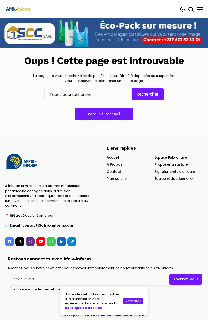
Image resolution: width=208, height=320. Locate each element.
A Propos (115, 164)
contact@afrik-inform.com (47, 225)
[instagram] (30, 241)
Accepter (133, 300)
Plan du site (117, 178)
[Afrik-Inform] (19, 9)
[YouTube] (40, 241)
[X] (19, 241)
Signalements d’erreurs (174, 171)
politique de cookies (83, 307)
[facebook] (9, 241)
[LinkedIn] (61, 241)
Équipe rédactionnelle (173, 178)
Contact (114, 171)
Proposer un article (171, 164)
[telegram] (71, 241)
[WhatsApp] (51, 241)
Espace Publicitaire (170, 157)
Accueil (113, 157)
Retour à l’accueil (104, 114)
